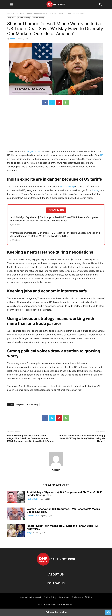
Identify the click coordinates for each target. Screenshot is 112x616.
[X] (52, 102)
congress (20, 405)
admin (12, 39)
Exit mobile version (56, 612)
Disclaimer (64, 597)
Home (9, 13)
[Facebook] (45, 102)
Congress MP (33, 151)
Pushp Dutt (32, 499)
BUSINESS (19, 13)
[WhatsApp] (66, 102)
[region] (56, 129)
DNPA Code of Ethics (82, 597)
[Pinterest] (59, 102)
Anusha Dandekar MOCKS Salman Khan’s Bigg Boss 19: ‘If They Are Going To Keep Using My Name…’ (82, 438)
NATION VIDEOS (24, 18)
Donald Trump (67, 186)
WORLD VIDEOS (38, 18)
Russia (94, 190)
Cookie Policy (50, 597)
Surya (29, 532)
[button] (11, 4)
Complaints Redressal (30, 597)
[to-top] (108, 611)
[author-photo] (56, 466)
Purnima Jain (33, 515)
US (101, 155)
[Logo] (56, 565)
